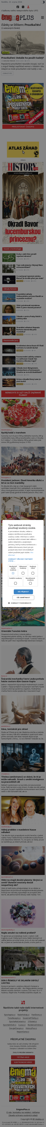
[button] (23, 560)
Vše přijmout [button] (23, 592)
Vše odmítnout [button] (23, 597)
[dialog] (23, 563)
